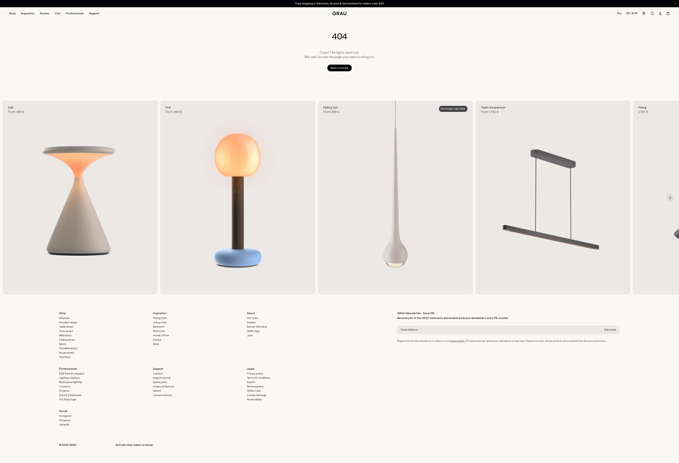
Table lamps (66, 326)
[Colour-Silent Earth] (222, 287)
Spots (62, 344)
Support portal (161, 378)
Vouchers (65, 357)
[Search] (652, 13)
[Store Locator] (644, 13)
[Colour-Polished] (83, 287)
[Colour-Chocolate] (65, 287)
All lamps (64, 318)
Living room (160, 322)
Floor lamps (66, 331)
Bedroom (158, 326)
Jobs (250, 335)
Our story (252, 318)
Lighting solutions (69, 378)
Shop (12, 13)
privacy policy (457, 341)
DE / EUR (631, 13)
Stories (44, 13)
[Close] (675, 3)
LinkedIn (64, 424)
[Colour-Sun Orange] (95, 287)
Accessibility (254, 399)
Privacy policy (255, 373)
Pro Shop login (67, 399)
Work (156, 344)
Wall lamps (65, 335)
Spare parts (160, 382)
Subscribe (610, 329)
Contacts (64, 386)
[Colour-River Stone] (235, 287)
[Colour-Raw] (77, 287)
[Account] (660, 13)
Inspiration (27, 13)
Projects (64, 391)
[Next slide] (670, 197)
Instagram (65, 416)
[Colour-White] (389, 287)
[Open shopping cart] (668, 13)
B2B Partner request (71, 373)
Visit (57, 13)
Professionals (75, 13)
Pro (619, 13)
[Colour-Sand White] (59, 287)
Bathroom (159, 331)
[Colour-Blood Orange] (89, 287)
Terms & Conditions (259, 378)
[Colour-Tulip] (229, 287)
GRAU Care (254, 391)
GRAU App (253, 331)
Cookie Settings (257, 395)
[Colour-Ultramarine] (71, 287)
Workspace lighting (70, 382)
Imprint (251, 382)
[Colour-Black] (101, 287)
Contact (158, 373)
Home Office (161, 335)
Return (157, 391)
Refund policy (255, 386)
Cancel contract (162, 395)
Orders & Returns (163, 386)
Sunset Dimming (257, 326)
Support (94, 13)
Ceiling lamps (67, 340)
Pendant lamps (68, 322)
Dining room (160, 318)
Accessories (66, 352)
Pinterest (65, 420)
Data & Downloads (70, 395)
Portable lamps (68, 348)
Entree (157, 340)
